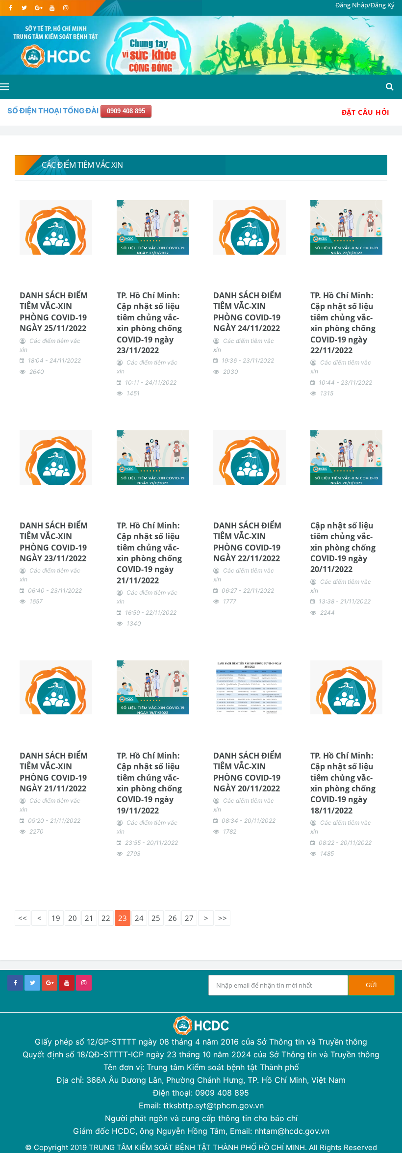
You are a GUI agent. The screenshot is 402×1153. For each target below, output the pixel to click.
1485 (327, 853)
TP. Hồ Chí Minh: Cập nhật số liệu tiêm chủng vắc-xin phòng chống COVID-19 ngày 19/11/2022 (149, 783)
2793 (133, 853)
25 (155, 918)
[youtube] (52, 8)
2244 (327, 612)
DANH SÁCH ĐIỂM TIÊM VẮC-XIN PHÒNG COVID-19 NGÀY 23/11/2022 (54, 542)
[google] (38, 8)
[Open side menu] (4, 87)
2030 (230, 371)
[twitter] (24, 8)
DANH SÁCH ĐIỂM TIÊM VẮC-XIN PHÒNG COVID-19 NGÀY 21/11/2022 (54, 772)
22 (105, 918)
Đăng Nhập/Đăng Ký (365, 4)
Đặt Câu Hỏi (366, 112)
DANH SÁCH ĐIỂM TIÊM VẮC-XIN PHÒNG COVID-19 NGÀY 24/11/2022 (247, 312)
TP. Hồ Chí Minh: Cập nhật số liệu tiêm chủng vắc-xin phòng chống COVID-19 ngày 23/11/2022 (149, 323)
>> (222, 918)
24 (139, 918)
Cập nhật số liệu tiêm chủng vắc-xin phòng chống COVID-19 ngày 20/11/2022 (343, 547)
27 (189, 918)
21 (89, 918)
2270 (36, 831)
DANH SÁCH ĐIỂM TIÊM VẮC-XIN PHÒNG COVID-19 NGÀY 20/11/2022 (247, 772)
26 (172, 918)
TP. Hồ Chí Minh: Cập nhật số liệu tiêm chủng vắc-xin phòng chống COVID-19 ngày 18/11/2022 (343, 783)
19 (55, 918)
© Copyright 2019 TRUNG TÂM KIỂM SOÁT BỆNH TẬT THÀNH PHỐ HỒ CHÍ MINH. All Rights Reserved (201, 1147)
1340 (133, 623)
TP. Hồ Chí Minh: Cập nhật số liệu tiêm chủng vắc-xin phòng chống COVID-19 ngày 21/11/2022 (149, 553)
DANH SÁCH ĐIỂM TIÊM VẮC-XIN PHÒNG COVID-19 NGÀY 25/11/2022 (54, 312)
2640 (36, 371)
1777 (229, 601)
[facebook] (10, 8)
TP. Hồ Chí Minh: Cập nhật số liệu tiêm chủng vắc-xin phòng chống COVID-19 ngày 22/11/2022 (343, 323)
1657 (36, 601)
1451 (133, 393)
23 (122, 918)
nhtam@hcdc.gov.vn (291, 1131)
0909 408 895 (126, 111)
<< (22, 918)
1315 (326, 393)
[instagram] (65, 8)
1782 (229, 831)
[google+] (49, 983)
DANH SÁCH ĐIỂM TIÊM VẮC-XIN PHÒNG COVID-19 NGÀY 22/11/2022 (247, 542)
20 (72, 918)
